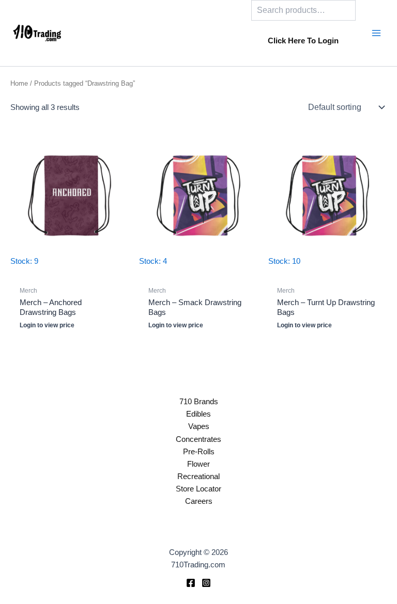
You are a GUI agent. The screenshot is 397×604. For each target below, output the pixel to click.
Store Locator (198, 489)
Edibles (198, 414)
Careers (198, 501)
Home (19, 83)
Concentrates (198, 439)
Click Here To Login (303, 41)
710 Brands (198, 402)
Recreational (198, 476)
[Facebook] (190, 582)
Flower (198, 464)
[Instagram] (206, 582)
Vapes (198, 426)
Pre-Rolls (199, 452)
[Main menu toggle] (376, 33)
